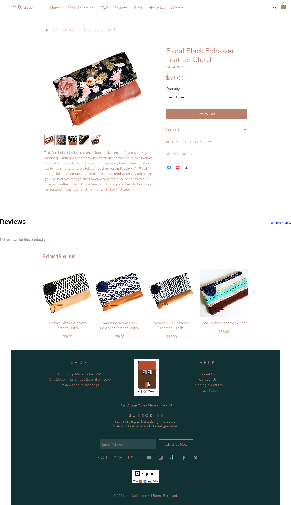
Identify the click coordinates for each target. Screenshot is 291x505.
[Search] (275, 6)
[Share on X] (186, 167)
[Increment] (183, 97)
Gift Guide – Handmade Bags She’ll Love (80, 379)
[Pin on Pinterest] (177, 167)
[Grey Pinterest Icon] (195, 458)
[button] (80, 8)
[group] (145, 304)
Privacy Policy (207, 390)
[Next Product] (254, 292)
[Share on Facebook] (169, 167)
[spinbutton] (176, 97)
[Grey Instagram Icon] (160, 458)
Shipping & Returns (208, 385)
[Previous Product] (37, 292)
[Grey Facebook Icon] (184, 458)
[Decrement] (170, 97)
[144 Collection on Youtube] (149, 458)
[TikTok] (172, 458)
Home (49, 30)
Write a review (281, 222)
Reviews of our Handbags (80, 385)
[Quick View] (67, 293)
